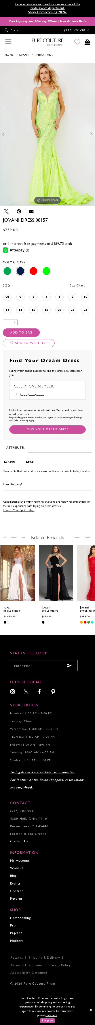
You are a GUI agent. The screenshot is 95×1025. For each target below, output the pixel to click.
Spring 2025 (44, 55)
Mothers (16, 940)
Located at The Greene (28, 833)
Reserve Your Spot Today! (18, 510)
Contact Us (19, 841)
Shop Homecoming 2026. (47, 12)
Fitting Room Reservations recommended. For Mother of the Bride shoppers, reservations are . (47, 779)
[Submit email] (69, 665)
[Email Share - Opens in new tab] (31, 211)
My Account (19, 860)
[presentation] (17, 573)
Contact (16, 891)
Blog (13, 875)
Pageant (16, 933)
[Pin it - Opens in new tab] (19, 211)
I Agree (47, 1020)
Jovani (24, 54)
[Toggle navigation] (8, 41)
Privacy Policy (60, 965)
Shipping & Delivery (44, 957)
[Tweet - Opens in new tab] (6, 211)
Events (15, 883)
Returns (16, 898)
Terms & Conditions (26, 965)
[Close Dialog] (90, 1009)
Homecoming (20, 918)
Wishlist (16, 868)
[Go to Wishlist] (77, 42)
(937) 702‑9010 (23, 811)
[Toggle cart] (87, 42)
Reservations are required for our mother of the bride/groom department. (47, 6)
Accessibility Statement (28, 972)
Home (9, 54)
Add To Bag (21, 332)
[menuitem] (12, 692)
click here (51, 1015)
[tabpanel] (47, 134)
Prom (14, 925)
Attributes (15, 447)
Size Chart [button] (77, 285)
